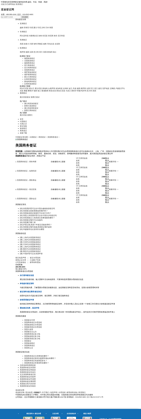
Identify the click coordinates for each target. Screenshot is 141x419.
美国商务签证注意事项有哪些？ (36, 356)
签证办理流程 (35, 258)
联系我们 (19, 4)
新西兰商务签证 (30, 110)
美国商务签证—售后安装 (26, 189)
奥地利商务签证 (30, 81)
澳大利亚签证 (25, 97)
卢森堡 (118, 88)
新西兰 (30, 115)
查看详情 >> (114, 162)
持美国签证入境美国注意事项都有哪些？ (39, 218)
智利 (35, 44)
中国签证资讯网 (21, 137)
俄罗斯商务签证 (30, 75)
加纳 (40, 36)
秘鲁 (45, 44)
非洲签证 (23, 32)
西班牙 (74, 91)
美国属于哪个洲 (29, 222)
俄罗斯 (22, 52)
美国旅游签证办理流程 (33, 325)
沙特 (43, 28)
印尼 (39, 28)
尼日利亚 (61, 36)
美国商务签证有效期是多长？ (35, 361)
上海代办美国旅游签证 (32, 240)
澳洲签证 (23, 93)
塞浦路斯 (44, 91)
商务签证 (23, 131)
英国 (45, 52)
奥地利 (49, 52)
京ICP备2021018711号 (94, 397)
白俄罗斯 (51, 88)
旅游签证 (23, 128)
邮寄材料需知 (35, 262)
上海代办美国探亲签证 (32, 237)
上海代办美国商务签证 (32, 247)
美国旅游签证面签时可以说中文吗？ (37, 213)
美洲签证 (23, 40)
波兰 (70, 88)
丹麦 (74, 88)
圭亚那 (57, 44)
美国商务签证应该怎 (28, 372)
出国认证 (23, 124)
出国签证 (23, 121)
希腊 (79, 91)
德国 (27, 52)
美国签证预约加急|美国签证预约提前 (37, 227)
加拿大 (26, 44)
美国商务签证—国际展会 (26, 180)
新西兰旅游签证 (30, 106)
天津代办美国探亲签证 (32, 244)
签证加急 (23, 126)
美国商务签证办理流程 (33, 322)
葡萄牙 (30, 91)
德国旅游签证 (29, 58)
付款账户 (37, 392)
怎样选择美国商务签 (28, 365)
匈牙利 (83, 91)
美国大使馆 (28, 329)
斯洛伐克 (52, 91)
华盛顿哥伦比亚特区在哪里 (33, 229)
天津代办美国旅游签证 (32, 242)
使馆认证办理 (20, 260)
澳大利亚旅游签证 (31, 103)
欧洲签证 (23, 48)
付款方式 (4, 4)
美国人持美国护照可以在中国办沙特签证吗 (40, 215)
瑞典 (35, 91)
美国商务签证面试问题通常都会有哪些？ (40, 358)
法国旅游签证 (29, 61)
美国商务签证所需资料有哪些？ (36, 363)
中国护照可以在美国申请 (33, 254)
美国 (21, 44)
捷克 (100, 88)
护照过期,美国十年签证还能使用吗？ (37, 225)
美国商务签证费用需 (28, 381)
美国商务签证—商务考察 (26, 162)
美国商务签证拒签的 (28, 386)
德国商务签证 (29, 63)
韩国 (51, 28)
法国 (31, 52)
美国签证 (27, 341)
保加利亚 (59, 88)
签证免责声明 (20, 258)
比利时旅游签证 (30, 84)
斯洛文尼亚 (60, 91)
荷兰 (41, 52)
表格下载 (23, 133)
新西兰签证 (35, 97)
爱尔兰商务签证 (30, 77)
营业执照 (28, 392)
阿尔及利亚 (24, 36)
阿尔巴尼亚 (24, 88)
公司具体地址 (20, 262)
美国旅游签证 (29, 343)
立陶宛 (112, 88)
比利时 (65, 88)
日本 (47, 28)
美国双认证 (28, 348)
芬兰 (92, 88)
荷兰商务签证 (29, 65)
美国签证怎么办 (30, 332)
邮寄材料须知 (72, 392)
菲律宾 (26, 28)
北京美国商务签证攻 (28, 374)
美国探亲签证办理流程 (33, 327)
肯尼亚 (45, 36)
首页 (21, 119)
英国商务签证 (29, 70)
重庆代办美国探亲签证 (32, 251)
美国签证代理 (29, 320)
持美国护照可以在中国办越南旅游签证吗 (39, 208)
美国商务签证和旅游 (28, 370)
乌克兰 (68, 91)
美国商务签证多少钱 (32, 334)
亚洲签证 (23, 23)
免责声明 (53, 392)
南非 (55, 36)
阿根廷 (40, 44)
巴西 (31, 44)
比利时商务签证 (30, 79)
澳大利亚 (23, 115)
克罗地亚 (105, 88)
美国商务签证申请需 (28, 379)
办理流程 (62, 392)
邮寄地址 (11, 4)
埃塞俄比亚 (33, 36)
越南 (21, 28)
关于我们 (45, 392)
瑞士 (54, 52)
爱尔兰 (31, 88)
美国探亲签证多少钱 (32, 339)
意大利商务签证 (30, 68)
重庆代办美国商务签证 (32, 249)
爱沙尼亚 (38, 88)
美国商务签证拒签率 (28, 377)
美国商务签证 (52, 137)
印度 (31, 28)
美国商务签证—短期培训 (26, 171)
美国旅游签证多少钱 (32, 336)
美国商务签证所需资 (28, 367)
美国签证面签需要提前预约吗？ (35, 211)
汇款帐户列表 (35, 260)
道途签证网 (7, 9)
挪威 (25, 91)
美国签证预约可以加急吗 (33, 220)
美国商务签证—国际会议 (26, 199)
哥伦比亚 (50, 44)
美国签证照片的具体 (28, 384)
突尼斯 (50, 36)
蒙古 (35, 28)
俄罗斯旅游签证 (30, 72)
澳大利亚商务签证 (31, 108)
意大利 (36, 52)
